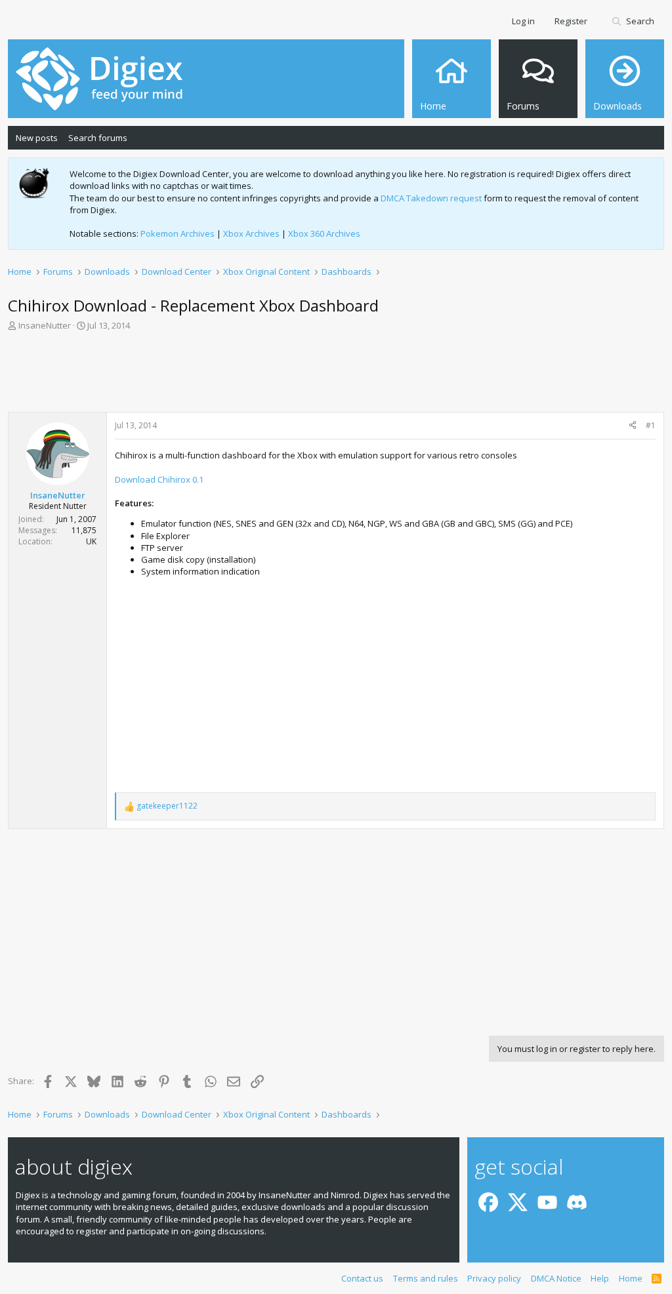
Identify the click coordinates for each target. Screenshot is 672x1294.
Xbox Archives (251, 233)
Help (600, 1278)
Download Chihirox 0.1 (159, 479)
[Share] (632, 426)
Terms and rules (425, 1278)
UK (91, 541)
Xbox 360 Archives (324, 233)
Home (630, 1278)
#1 (651, 425)
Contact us (362, 1278)
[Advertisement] (336, 375)
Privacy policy (494, 1278)
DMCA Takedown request (431, 198)
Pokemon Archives (177, 233)
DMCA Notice (556, 1278)
